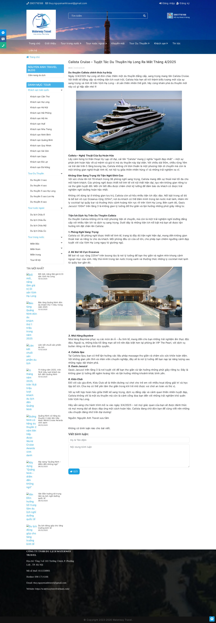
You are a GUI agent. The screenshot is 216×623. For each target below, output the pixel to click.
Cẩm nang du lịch (36, 75)
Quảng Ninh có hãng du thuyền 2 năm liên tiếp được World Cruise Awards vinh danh (50, 419)
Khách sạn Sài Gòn (39, 151)
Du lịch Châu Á (37, 214)
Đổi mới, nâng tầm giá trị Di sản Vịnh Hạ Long (50, 275)
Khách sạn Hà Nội (39, 107)
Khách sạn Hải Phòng (40, 113)
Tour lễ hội (35, 260)
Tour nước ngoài (96, 43)
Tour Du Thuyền (138, 43)
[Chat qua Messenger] (3, 39)
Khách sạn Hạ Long (40, 102)
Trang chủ (34, 43)
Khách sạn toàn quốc (38, 90)
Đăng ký (184, 3)
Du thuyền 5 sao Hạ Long (43, 191)
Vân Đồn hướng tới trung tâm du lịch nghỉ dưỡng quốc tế (49, 495)
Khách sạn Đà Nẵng (40, 167)
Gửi (75, 471)
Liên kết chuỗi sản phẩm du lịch (49, 346)
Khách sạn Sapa (38, 156)
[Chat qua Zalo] (3, 32)
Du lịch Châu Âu (38, 220)
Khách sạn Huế (37, 123)
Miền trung (35, 254)
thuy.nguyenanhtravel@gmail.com (68, 3)
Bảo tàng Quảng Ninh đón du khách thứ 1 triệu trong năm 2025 (50, 304)
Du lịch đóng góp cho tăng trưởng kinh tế (50, 526)
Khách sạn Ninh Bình (40, 134)
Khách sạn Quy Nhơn (40, 145)
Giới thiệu (50, 43)
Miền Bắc (34, 243)
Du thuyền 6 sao (38, 202)
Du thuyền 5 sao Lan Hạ (42, 196)
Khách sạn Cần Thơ (40, 96)
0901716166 (36, 3)
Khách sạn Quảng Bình (41, 140)
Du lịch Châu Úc (38, 231)
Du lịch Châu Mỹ (38, 225)
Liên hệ (33, 50)
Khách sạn (160, 43)
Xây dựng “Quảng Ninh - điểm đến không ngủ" (49, 463)
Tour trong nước (70, 43)
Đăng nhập (168, 3)
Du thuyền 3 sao (38, 180)
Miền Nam (35, 249)
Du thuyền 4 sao (38, 185)
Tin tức (177, 43)
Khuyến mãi (118, 43)
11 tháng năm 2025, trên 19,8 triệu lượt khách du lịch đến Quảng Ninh (49, 372)
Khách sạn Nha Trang (41, 129)
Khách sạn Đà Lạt (39, 162)
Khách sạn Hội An (39, 118)
